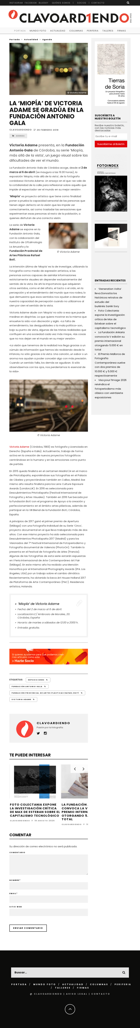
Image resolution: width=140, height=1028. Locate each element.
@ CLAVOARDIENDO (46, 993)
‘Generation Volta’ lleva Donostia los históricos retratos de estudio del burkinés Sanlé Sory (108, 297)
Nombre (15, 880)
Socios (81, 2)
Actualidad (57, 30)
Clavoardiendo (20, 130)
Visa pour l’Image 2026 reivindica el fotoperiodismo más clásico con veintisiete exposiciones (111, 388)
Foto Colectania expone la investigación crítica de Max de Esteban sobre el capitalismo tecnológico (35, 810)
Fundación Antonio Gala (27, 687)
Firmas (121, 30)
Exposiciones (36, 680)
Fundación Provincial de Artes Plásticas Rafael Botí (45, 693)
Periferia (93, 30)
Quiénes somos (61, 2)
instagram (16, 2)
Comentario (17, 852)
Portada (20, 30)
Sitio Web (15, 906)
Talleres (107, 30)
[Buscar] (128, 3)
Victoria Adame (19, 446)
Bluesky (43, 2)
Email (13, 893)
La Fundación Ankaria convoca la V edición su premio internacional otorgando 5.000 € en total (85, 811)
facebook (31, 2)
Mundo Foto (38, 30)
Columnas (76, 30)
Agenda (20, 136)
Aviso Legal (77, 993)
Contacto (97, 2)
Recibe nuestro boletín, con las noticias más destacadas (109, 128)
